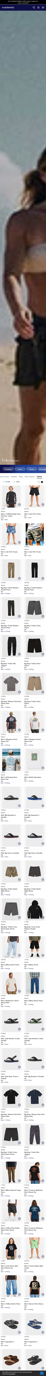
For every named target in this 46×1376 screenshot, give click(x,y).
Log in (28, 1)
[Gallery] (11, 496)
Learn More (12, 1374)
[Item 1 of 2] (11, 570)
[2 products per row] (42, 482)
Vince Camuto (30, 476)
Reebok (14, 476)
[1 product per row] (39, 482)
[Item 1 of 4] (11, 496)
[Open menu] (43, 7)
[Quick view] (19, 504)
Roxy (20, 476)
